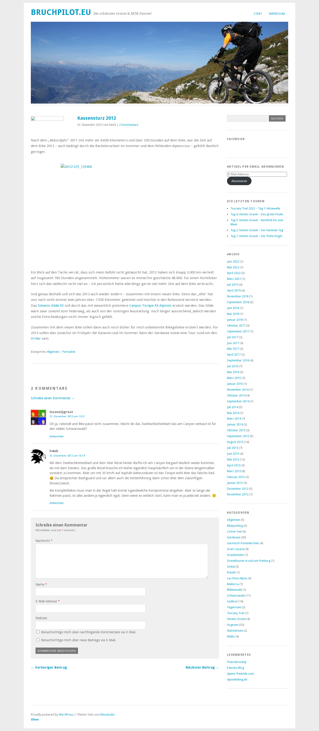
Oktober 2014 (236, 395)
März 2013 (234, 471)
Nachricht (44, 541)
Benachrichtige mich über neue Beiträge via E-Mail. (78, 640)
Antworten (57, 436)
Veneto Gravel (236, 619)
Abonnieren (239, 181)
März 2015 (234, 378)
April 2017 (234, 354)
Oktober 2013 (236, 430)
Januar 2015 (235, 383)
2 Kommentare (128, 124)
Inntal (231, 566)
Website (41, 618)
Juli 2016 (232, 366)
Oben (35, 719)
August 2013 (235, 442)
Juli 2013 (232, 448)
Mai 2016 (233, 372)
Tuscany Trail (235, 613)
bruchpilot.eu (61, 12)
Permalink (68, 351)
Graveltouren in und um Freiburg (248, 560)
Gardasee (233, 537)
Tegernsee (234, 607)
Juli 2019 (232, 284)
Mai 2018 (233, 314)
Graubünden (235, 555)
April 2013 (234, 465)
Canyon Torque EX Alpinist (150, 305)
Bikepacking (235, 525)
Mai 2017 (233, 348)
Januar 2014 (235, 424)
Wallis (231, 636)
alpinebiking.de (237, 679)
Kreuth (231, 572)
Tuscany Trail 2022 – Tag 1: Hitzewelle (255, 208)
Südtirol (232, 601)
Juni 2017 (233, 343)
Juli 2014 (232, 407)
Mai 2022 (233, 267)
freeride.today (236, 662)
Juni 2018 (233, 308)
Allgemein (53, 351)
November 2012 (237, 494)
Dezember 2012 (237, 488)
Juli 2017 (232, 337)
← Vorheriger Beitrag (49, 667)
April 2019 (234, 290)
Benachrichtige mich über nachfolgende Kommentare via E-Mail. (88, 632)
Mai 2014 (233, 413)
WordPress (66, 714)
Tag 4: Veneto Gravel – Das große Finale (256, 214)
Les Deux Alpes (237, 578)
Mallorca (233, 584)
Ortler (36, 338)
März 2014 (234, 418)
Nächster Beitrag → (202, 667)
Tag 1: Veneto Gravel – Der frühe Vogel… (257, 236)
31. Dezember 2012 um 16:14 (67, 455)
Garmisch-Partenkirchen (243, 543)
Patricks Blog (235, 668)
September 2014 (238, 401)
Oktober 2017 (236, 325)
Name (41, 584)
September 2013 (238, 436)
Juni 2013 (233, 453)
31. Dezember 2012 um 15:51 (67, 416)
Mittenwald (234, 589)
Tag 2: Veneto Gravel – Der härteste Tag (256, 230)
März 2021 (234, 279)
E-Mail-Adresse (47, 601)
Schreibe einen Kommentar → (53, 398)
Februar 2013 (236, 477)
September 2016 (238, 360)
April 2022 (234, 273)
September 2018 (238, 302)
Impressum (277, 13)
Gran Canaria (236, 549)
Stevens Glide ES (51, 305)
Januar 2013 (235, 483)
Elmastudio (107, 714)
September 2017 (238, 331)
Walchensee (235, 630)
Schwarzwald (236, 595)
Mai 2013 (233, 459)
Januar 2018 (235, 319)
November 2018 (237, 296)
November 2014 (237, 389)
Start (258, 13)
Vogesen (232, 625)
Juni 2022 (233, 261)
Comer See (234, 531)
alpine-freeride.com (240, 673)
